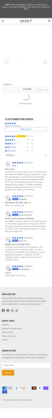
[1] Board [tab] (27, 89)
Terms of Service (8, 333)
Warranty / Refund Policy (12, 325)
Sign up (8, 370)
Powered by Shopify (25, 397)
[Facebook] (3, 307)
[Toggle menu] (2, 20)
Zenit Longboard (12, 397)
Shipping (5, 322)
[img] (18, 160)
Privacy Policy (7, 329)
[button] (10, 133)
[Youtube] (7, 307)
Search (5, 337)
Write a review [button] (26, 126)
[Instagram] (12, 307)
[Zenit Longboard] (26, 20)
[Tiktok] (16, 307)
